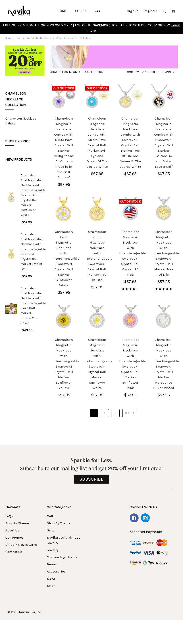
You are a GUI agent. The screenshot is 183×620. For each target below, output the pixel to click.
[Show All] (97, 11)
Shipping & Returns (21, 545)
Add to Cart (130, 100)
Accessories (56, 571)
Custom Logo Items (62, 557)
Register (150, 11)
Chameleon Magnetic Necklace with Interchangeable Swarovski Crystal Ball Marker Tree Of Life (165, 253)
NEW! (51, 579)
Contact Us (13, 552)
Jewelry (52, 550)
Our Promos (14, 537)
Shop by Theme (17, 523)
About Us (12, 530)
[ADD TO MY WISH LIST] (69, 106)
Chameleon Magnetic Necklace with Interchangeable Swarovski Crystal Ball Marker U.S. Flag (132, 253)
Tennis (52, 564)
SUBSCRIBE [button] (91, 479)
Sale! (50, 586)
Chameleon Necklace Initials (20, 121)
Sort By (133, 72)
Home (62, 11)
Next (128, 413)
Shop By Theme (58, 523)
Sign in (132, 11)
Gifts (50, 530)
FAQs (9, 516)
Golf (79, 11)
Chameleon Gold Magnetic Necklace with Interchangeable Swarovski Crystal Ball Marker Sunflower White (33, 195)
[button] (24, 62)
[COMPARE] (69, 99)
